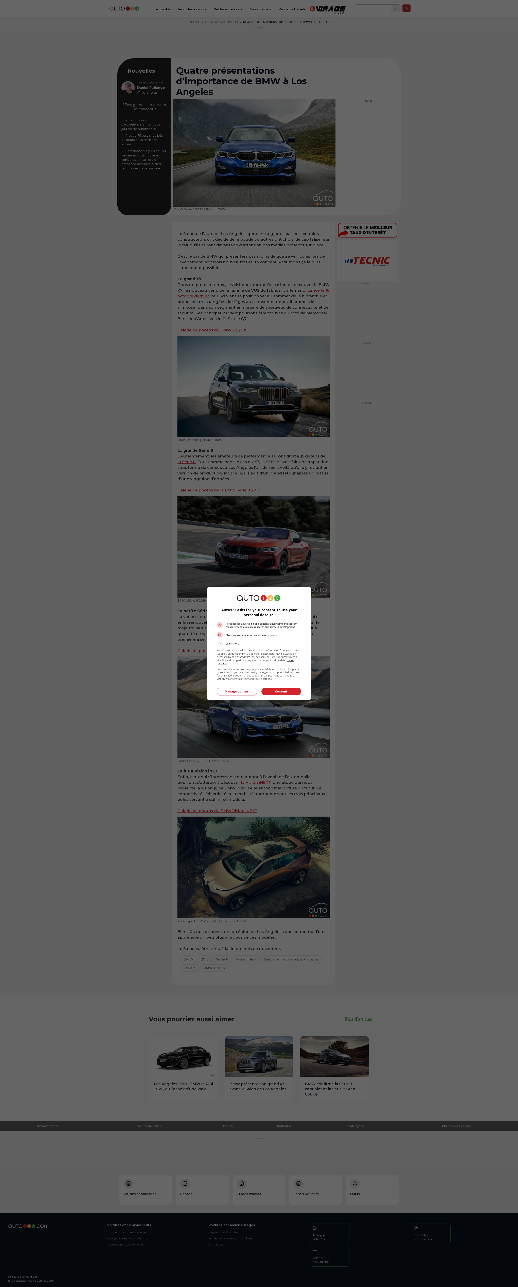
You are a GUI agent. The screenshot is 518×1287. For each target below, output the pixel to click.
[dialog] (259, 643)
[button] (259, 644)
